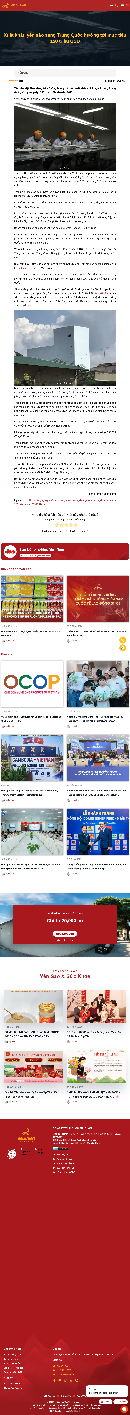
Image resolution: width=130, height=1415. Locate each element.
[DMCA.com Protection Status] (89, 1148)
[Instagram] (71, 1380)
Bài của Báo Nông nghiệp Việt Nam (35, 556)
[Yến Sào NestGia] (14, 5)
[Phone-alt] (122, 640)
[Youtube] (59, 1380)
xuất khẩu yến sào (27, 268)
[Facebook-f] (54, 1380)
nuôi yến (18, 487)
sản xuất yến (101, 293)
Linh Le (11, 641)
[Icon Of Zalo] (122, 647)
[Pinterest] (76, 1380)
